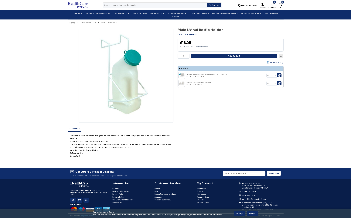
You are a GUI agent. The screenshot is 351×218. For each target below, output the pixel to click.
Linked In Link (86, 200)
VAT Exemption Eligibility (122, 200)
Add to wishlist (281, 56)
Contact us (117, 203)
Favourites (201, 200)
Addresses (201, 194)
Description (74, 129)
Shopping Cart (203, 197)
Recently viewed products (165, 194)
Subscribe (274, 173)
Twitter (79, 200)
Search (215, 5)
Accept (239, 213)
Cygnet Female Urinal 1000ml (198, 83)
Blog (156, 191)
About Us (158, 197)
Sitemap (115, 188)
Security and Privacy (163, 200)
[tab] (74, 129)
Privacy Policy (118, 194)
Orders (200, 191)
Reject (252, 213)
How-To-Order (203, 203)
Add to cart (234, 56)
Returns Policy (276, 62)
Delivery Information (120, 191)
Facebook (73, 200)
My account (201, 188)
